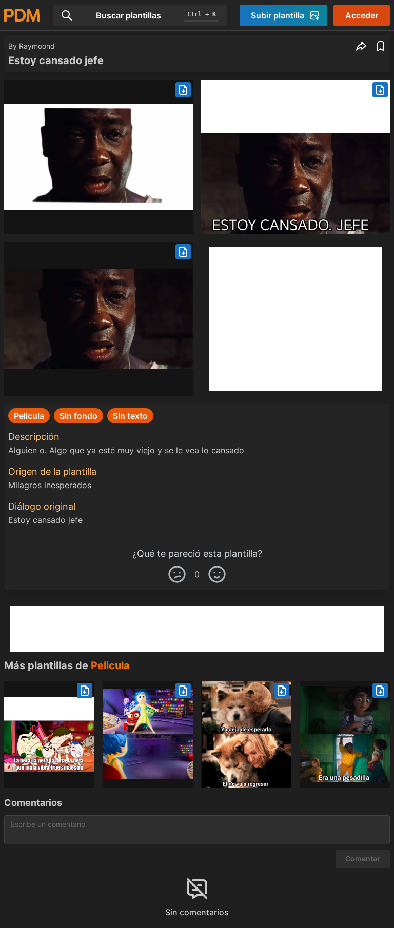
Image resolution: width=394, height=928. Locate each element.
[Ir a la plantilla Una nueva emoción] (148, 734)
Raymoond (37, 46)
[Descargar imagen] (183, 89)
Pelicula (110, 665)
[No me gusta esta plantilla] (177, 574)
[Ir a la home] (22, 15)
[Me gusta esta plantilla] (217, 574)
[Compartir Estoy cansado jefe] (361, 46)
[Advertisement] (295, 319)
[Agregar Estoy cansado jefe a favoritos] (380, 46)
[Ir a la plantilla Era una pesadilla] (345, 734)
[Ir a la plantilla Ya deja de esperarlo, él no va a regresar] (246, 734)
